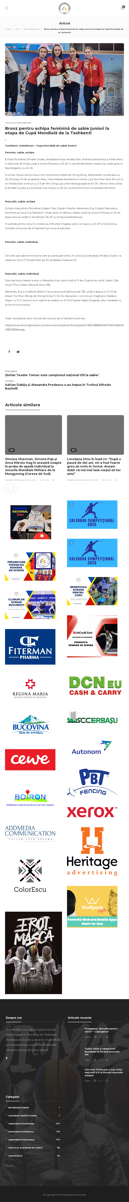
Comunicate (34, 1156)
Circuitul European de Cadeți (34, 1147)
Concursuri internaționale (18, 122)
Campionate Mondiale (34, 1131)
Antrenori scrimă (34, 1107)
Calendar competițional (34, 1115)
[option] (33, 449)
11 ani (34, 480)
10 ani (96, 480)
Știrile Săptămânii (31, 29)
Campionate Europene (34, 1123)
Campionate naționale (34, 1139)
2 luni (87, 1060)
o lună (87, 1037)
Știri (17, 29)
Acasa (8, 29)
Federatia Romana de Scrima (18, 480)
